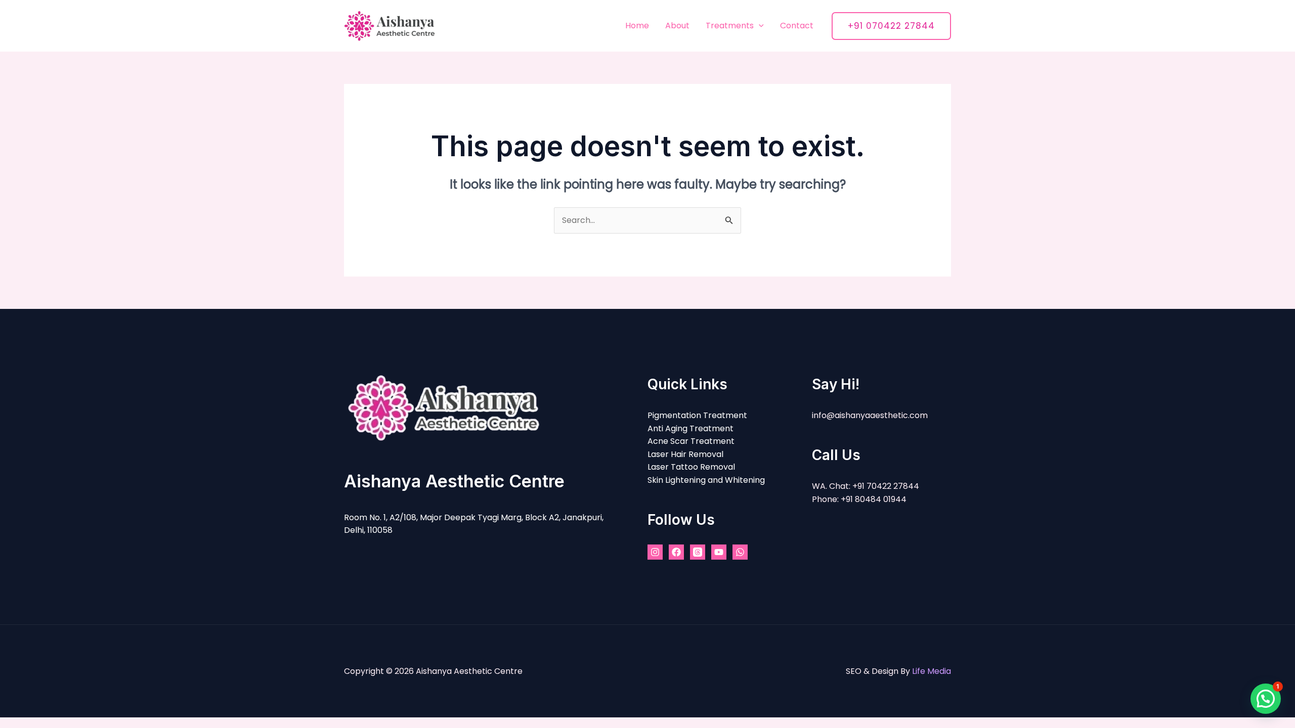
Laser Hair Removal (685, 454)
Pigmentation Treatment (697, 415)
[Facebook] (676, 552)
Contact (796, 25)
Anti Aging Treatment (690, 428)
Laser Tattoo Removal (691, 467)
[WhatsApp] (740, 552)
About (677, 25)
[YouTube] (718, 552)
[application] (759, 25)
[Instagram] (655, 552)
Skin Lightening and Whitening (706, 480)
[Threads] (697, 552)
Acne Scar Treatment (691, 441)
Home (637, 25)
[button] (1265, 699)
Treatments (730, 25)
